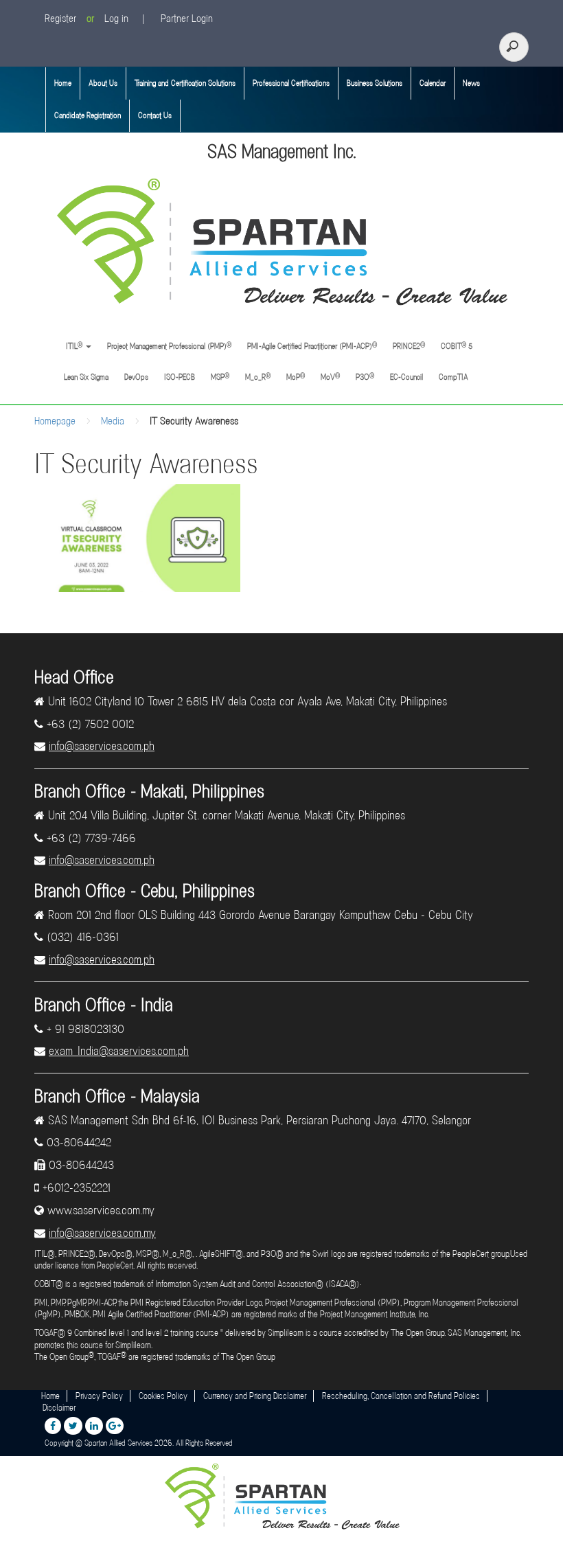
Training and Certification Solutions (185, 83)
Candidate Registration (87, 115)
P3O (365, 377)
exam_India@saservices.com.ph (119, 1050)
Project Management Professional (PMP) (169, 346)
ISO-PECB (179, 377)
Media (112, 421)
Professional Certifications (291, 83)
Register (60, 18)
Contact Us (155, 115)
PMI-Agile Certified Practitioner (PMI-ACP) (312, 346)
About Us (103, 83)
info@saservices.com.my (102, 1232)
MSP (220, 377)
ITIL (73, 346)
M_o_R (258, 377)
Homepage (55, 421)
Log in (116, 18)
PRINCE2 (409, 346)
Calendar (433, 83)
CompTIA (453, 377)
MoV (330, 377)
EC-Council (406, 377)
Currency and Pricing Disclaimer (254, 1396)
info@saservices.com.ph (101, 745)
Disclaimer (59, 1407)
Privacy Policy (99, 1396)
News (471, 83)
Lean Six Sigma (86, 377)
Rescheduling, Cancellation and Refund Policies (401, 1396)
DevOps (136, 377)
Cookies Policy (163, 1396)
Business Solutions (374, 83)
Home (62, 83)
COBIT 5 (456, 346)
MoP (295, 377)
